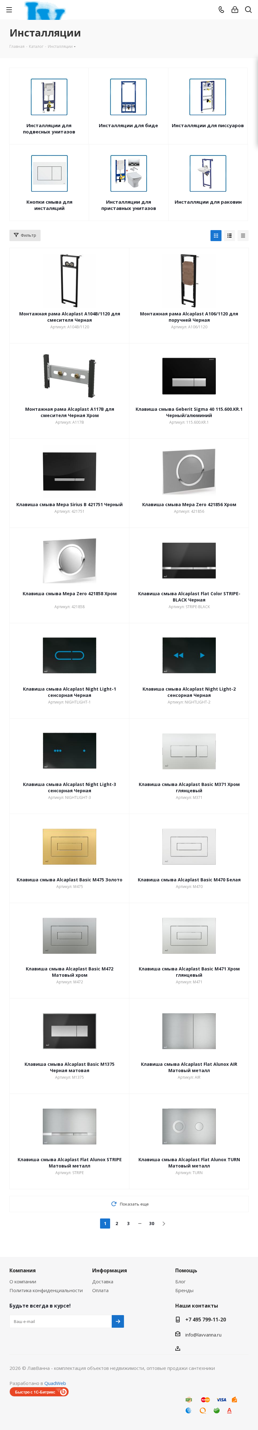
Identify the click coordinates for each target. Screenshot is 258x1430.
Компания (22, 1270)
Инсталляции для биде (128, 125)
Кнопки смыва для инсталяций (49, 205)
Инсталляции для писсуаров (208, 125)
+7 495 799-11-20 (205, 1319)
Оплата (100, 1290)
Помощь (186, 1270)
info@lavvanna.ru (203, 1334)
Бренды (184, 1290)
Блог (180, 1281)
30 (151, 1223)
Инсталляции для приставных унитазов (128, 205)
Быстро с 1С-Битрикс (35, 1392)
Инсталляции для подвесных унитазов (49, 128)
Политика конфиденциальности (46, 1290)
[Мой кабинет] (235, 10)
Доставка (102, 1281)
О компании (22, 1281)
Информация (109, 1270)
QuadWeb (55, 1383)
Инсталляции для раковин (208, 202)
